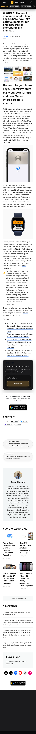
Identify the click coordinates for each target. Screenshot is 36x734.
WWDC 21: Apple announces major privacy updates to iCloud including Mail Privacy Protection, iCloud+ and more (18, 622)
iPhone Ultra (14, 7)
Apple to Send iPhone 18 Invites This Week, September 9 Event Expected (26, 579)
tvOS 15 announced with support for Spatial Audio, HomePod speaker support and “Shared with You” (19, 353)
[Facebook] (15, 673)
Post (7, 421)
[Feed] (25, 673)
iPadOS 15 (18, 315)
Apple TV (5, 35)
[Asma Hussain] (18, 475)
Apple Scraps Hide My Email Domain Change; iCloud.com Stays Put (9, 549)
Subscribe (18, 383)
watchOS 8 (13, 190)
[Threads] (6, 673)
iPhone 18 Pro (26, 7)
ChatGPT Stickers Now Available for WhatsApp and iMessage (26, 548)
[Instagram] (30, 673)
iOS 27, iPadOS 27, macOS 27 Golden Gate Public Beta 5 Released (9, 578)
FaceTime (6, 142)
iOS (18, 35)
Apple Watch (13, 35)
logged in (18, 661)
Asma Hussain (16, 37)
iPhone (6, 37)
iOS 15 (25, 313)
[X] (11, 673)
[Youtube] (20, 673)
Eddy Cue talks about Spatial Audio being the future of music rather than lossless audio (17, 645)
